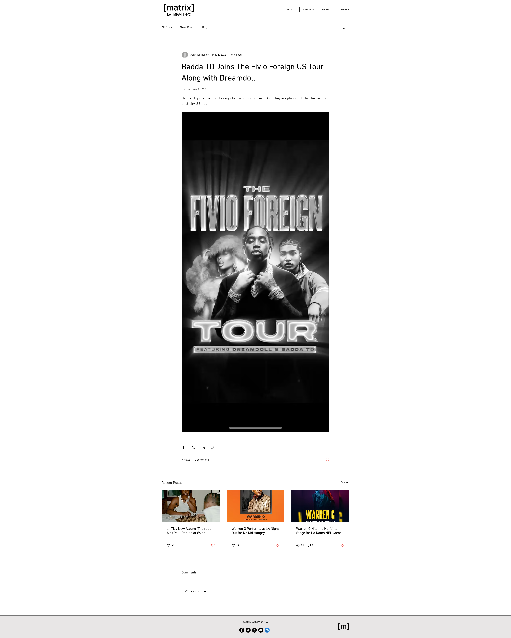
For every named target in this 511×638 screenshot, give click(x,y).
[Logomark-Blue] (267, 630)
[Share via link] (213, 447)
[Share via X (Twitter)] (193, 447)
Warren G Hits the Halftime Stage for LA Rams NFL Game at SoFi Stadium (319, 531)
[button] (344, 27)
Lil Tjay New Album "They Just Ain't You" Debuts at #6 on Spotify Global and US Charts (190, 531)
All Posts (167, 27)
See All (345, 482)
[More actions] (327, 54)
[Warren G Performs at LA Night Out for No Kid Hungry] (255, 506)
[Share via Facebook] (183, 447)
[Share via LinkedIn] (203, 447)
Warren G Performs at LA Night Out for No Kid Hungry (255, 531)
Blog (204, 27)
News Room (187, 27)
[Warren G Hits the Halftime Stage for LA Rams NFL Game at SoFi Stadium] (320, 506)
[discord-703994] (260, 630)
